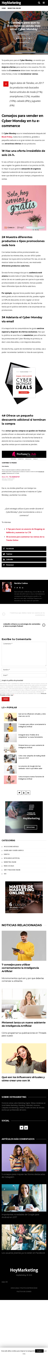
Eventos (7, 854)
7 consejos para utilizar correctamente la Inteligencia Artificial (20, 968)
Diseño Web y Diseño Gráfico (14, 850)
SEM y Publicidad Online (12, 870)
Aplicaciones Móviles (11, 846)
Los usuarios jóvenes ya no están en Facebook (23, 1253)
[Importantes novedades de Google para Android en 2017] (24, 1198)
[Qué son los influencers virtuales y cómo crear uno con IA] (24, 1058)
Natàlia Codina (22, 38)
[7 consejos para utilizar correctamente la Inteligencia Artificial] (24, 946)
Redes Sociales (9, 866)
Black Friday (7, 137)
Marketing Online (24, 42)
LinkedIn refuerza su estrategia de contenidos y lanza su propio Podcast (21, 625)
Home (4, 8)
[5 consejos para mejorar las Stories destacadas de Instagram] (24, 1157)
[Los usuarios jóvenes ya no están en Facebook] (24, 1237)
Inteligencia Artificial (12, 858)
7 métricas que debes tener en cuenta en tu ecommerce (27, 614)
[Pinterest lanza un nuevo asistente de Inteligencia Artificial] (24, 1004)
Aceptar (39, 1351)
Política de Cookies (24, 1291)
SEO (5, 874)
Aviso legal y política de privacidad (24, 1288)
